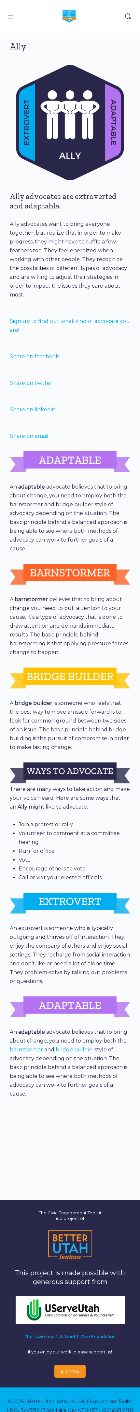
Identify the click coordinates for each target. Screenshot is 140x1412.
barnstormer (26, 1049)
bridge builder (74, 1049)
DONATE (70, 1371)
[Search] (128, 16)
